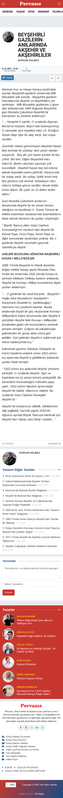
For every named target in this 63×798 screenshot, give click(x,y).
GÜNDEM (7, 11)
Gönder (9, 592)
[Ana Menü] (3, 3)
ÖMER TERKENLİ (26, 674)
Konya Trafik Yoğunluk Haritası (20, 746)
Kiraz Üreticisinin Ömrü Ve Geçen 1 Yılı (27, 476)
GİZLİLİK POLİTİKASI (27, 767)
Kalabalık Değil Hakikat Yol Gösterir (36, 636)
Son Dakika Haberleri (16, 756)
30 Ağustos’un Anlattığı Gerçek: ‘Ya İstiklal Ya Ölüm (36, 650)
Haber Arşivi (12, 759)
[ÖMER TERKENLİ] (8, 676)
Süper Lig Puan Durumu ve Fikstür (22, 749)
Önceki (8, 444)
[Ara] (59, 4)
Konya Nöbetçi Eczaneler (18, 737)
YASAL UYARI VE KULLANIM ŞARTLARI (25, 771)
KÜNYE (8, 767)
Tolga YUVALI (25, 645)
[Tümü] (59, 609)
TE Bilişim (39, 794)
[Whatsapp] (42, 727)
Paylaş (9, 77)
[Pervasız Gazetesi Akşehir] (31, 4)
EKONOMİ (43, 11)
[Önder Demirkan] (8, 690)
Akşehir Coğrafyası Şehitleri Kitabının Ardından (31, 546)
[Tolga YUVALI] (8, 648)
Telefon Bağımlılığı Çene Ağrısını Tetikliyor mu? (35, 622)
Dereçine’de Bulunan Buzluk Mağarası (26, 490)
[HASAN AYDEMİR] (8, 619)
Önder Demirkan (27, 687)
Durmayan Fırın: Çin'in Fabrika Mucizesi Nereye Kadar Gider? (33, 692)
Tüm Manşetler (13, 753)
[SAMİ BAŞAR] (8, 662)
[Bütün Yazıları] (59, 469)
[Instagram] (31, 727)
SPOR (31, 11)
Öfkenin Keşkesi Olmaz (30, 678)
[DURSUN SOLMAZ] (8, 36)
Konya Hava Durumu (16, 740)
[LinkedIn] (37, 727)
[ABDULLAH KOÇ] (8, 634)
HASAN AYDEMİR (26, 616)
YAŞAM (20, 11)
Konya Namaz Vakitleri (17, 743)
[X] (26, 727)
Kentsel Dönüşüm (26, 664)
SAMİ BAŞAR (24, 660)
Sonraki (53, 444)
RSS (12, 785)
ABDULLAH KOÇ (26, 632)
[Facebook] (20, 727)
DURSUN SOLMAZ (28, 60)
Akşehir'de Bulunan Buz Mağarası (24, 495)
